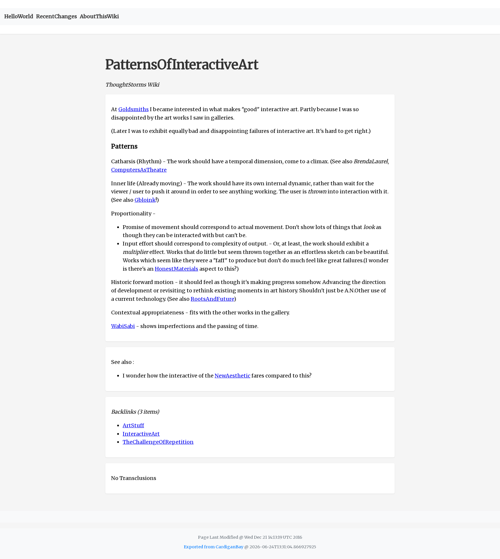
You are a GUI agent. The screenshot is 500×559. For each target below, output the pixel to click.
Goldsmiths (133, 109)
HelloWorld (18, 16)
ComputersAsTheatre (139, 169)
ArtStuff (133, 425)
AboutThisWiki (99, 16)
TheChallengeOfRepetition (158, 442)
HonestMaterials (176, 268)
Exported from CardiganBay (213, 546)
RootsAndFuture (212, 299)
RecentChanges (56, 16)
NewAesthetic (232, 375)
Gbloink (145, 200)
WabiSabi (123, 326)
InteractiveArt (141, 433)
